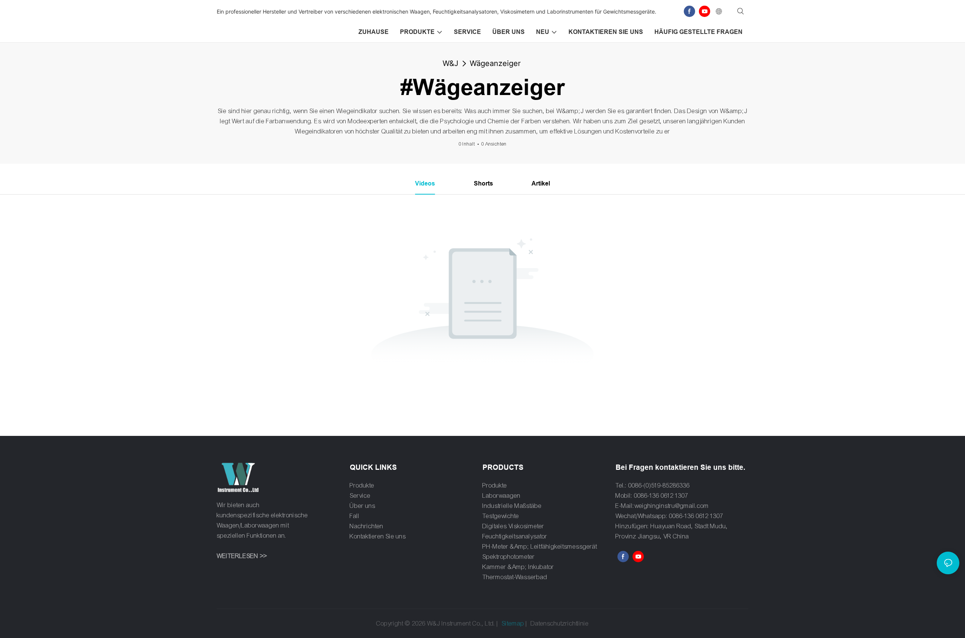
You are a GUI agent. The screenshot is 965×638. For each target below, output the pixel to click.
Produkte (362, 485)
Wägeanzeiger (495, 63)
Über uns (362, 506)
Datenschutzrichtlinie (560, 623)
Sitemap (513, 623)
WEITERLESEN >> (242, 556)
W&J (450, 63)
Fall (355, 516)
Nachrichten (366, 526)
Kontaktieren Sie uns (378, 536)
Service (360, 496)
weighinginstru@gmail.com (671, 506)
